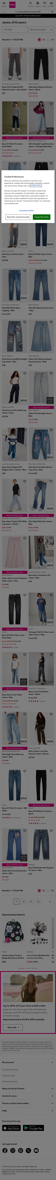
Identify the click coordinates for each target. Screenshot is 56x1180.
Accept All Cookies (42, 217)
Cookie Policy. (36, 186)
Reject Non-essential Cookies (18, 217)
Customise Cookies (26, 210)
